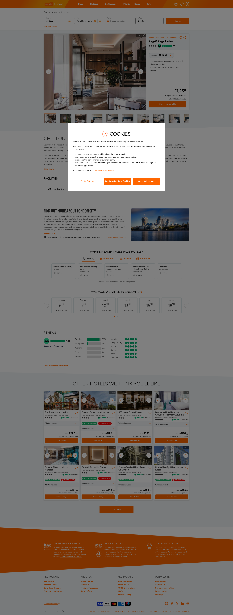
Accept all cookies (146, 181)
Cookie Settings (87, 181)
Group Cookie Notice (104, 170)
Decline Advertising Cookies (117, 181)
